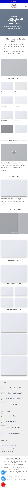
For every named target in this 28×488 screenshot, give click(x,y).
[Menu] (2, 6)
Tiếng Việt (12, 1)
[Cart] (26, 6)
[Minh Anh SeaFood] (14, 6)
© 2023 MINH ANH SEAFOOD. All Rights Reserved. (14, 486)
